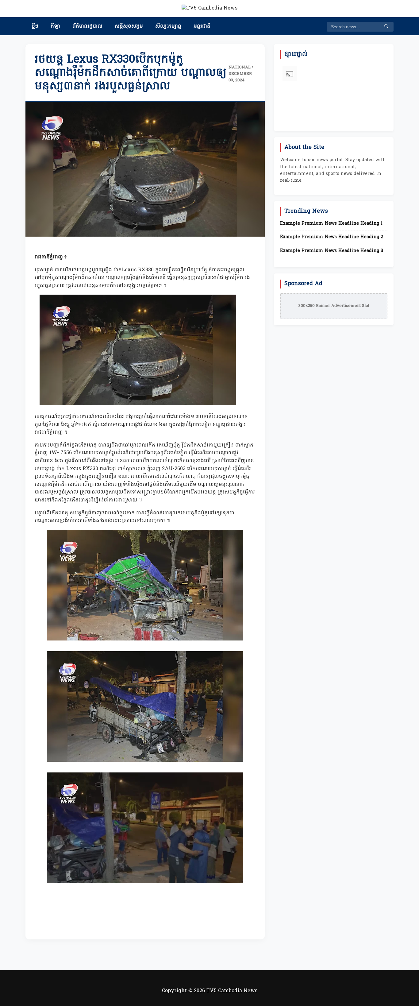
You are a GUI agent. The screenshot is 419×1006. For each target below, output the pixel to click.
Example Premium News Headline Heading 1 (331, 224)
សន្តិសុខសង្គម (129, 26)
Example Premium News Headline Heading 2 (331, 237)
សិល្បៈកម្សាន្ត (168, 26)
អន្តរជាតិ (202, 26)
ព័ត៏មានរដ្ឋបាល (87, 26)
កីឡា (55, 26)
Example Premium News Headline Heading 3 (331, 251)
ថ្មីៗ (35, 26)
